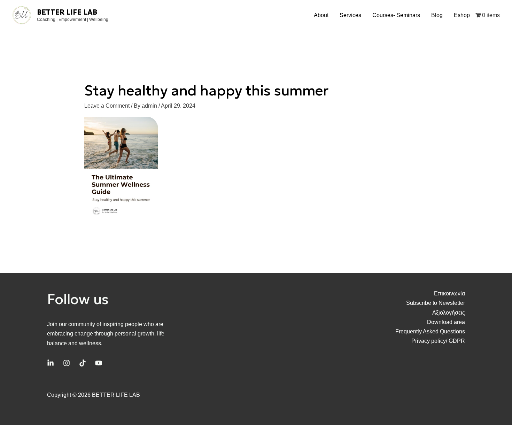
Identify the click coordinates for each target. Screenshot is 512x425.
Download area (446, 322)
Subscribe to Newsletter (435, 303)
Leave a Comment (107, 106)
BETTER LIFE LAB (67, 12)
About (321, 15)
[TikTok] (82, 363)
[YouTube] (98, 363)
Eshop (462, 15)
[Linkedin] (50, 363)
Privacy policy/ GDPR (438, 341)
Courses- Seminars (396, 15)
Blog (437, 15)
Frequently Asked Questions (430, 331)
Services (350, 15)
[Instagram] (66, 363)
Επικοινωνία (449, 293)
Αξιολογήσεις (448, 313)
